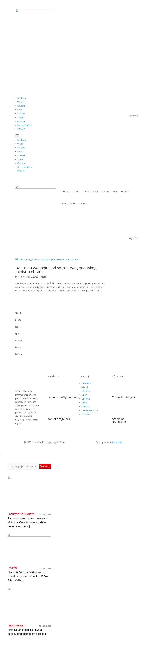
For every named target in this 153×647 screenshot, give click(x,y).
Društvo (21, 105)
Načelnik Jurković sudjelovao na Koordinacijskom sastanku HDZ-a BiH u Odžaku (28, 576)
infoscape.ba (116, 442)
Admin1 (21, 276)
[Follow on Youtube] (129, 11)
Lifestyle (21, 113)
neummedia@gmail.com (63, 397)
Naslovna (21, 98)
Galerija (21, 121)
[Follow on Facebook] (123, 11)
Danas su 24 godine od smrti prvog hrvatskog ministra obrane (56, 269)
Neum (23, 514)
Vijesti (20, 101)
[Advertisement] (76, 65)
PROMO (21, 129)
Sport (20, 109)
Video (20, 117)
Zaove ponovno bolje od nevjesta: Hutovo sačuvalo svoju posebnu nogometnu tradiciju (28, 522)
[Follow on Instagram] (135, 11)
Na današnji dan (25, 125)
